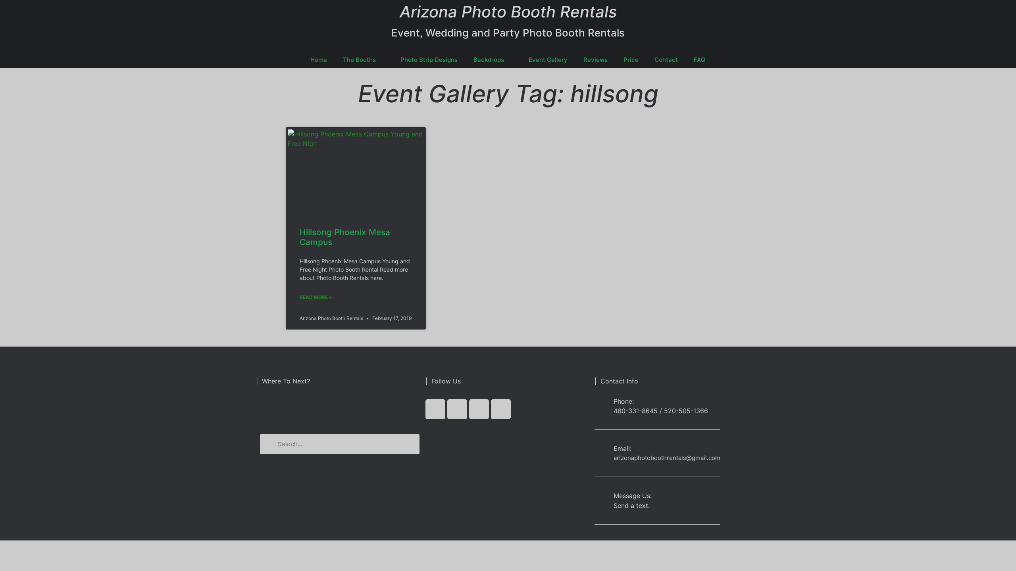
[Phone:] (601, 405)
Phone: (624, 401)
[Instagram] (501, 409)
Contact (666, 59)
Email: (622, 448)
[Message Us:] (601, 497)
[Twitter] (457, 409)
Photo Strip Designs (429, 59)
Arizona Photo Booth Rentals (508, 11)
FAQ (700, 59)
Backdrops (488, 59)
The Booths (359, 59)
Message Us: (633, 496)
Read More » (316, 297)
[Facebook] (435, 409)
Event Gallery (548, 59)
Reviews (595, 59)
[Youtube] (479, 409)
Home (318, 59)
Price (631, 59)
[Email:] (601, 450)
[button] (339, 408)
